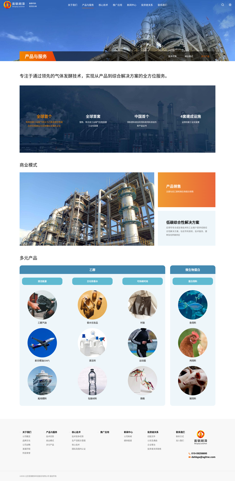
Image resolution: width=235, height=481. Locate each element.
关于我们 (72, 4)
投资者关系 (147, 4)
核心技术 (103, 4)
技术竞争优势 (78, 436)
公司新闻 (128, 436)
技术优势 (172, 56)
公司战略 (26, 444)
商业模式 (189, 56)
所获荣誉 (26, 453)
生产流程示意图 (79, 440)
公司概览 (26, 436)
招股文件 (151, 436)
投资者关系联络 (154, 448)
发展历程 (26, 448)
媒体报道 (128, 440)
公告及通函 (152, 440)
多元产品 (205, 56)
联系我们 (162, 4)
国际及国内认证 (79, 448)
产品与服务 (88, 4)
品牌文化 (26, 440)
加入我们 (180, 440)
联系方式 (180, 436)
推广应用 (117, 4)
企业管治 (151, 444)
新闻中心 (131, 4)
